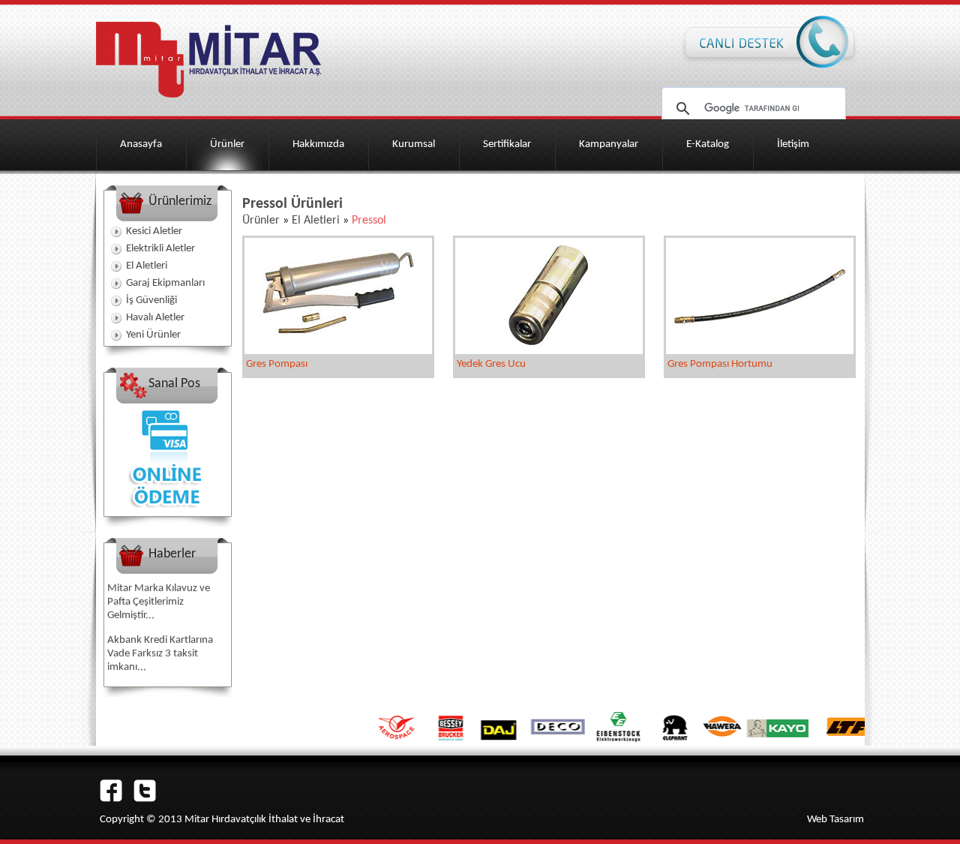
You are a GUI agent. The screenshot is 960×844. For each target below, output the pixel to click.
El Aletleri (146, 266)
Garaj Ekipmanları (165, 283)
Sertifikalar (507, 144)
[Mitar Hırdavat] (208, 102)
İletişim (793, 144)
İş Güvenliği (151, 300)
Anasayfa (141, 144)
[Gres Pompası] (338, 351)
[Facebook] (111, 799)
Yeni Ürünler (153, 335)
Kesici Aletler (154, 231)
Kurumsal (413, 144)
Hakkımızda (318, 144)
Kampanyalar (608, 144)
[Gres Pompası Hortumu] (760, 351)
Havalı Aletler (155, 317)
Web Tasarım (835, 819)
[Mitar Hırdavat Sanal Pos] (167, 513)
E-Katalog (707, 144)
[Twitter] (145, 799)
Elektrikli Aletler (160, 248)
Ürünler (227, 144)
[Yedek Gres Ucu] (549, 351)
